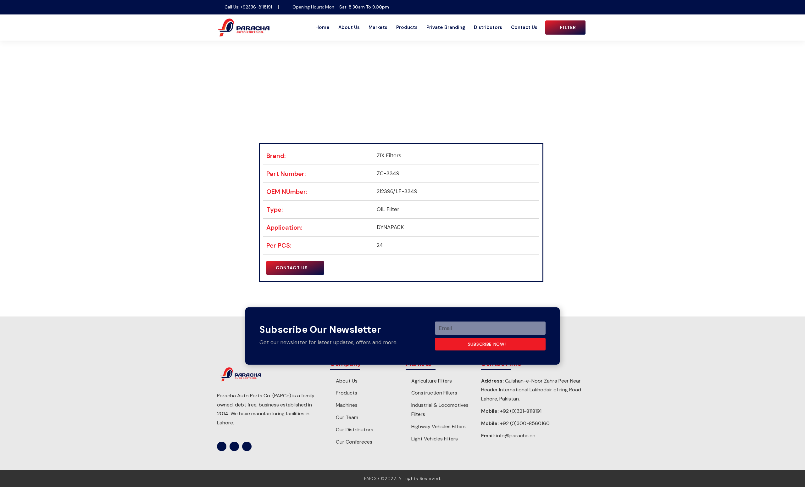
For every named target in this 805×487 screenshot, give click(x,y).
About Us (349, 27)
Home (322, 27)
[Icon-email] (583, 7)
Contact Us (524, 27)
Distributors (488, 27)
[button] (565, 27)
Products (407, 27)
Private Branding (445, 27)
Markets (378, 27)
